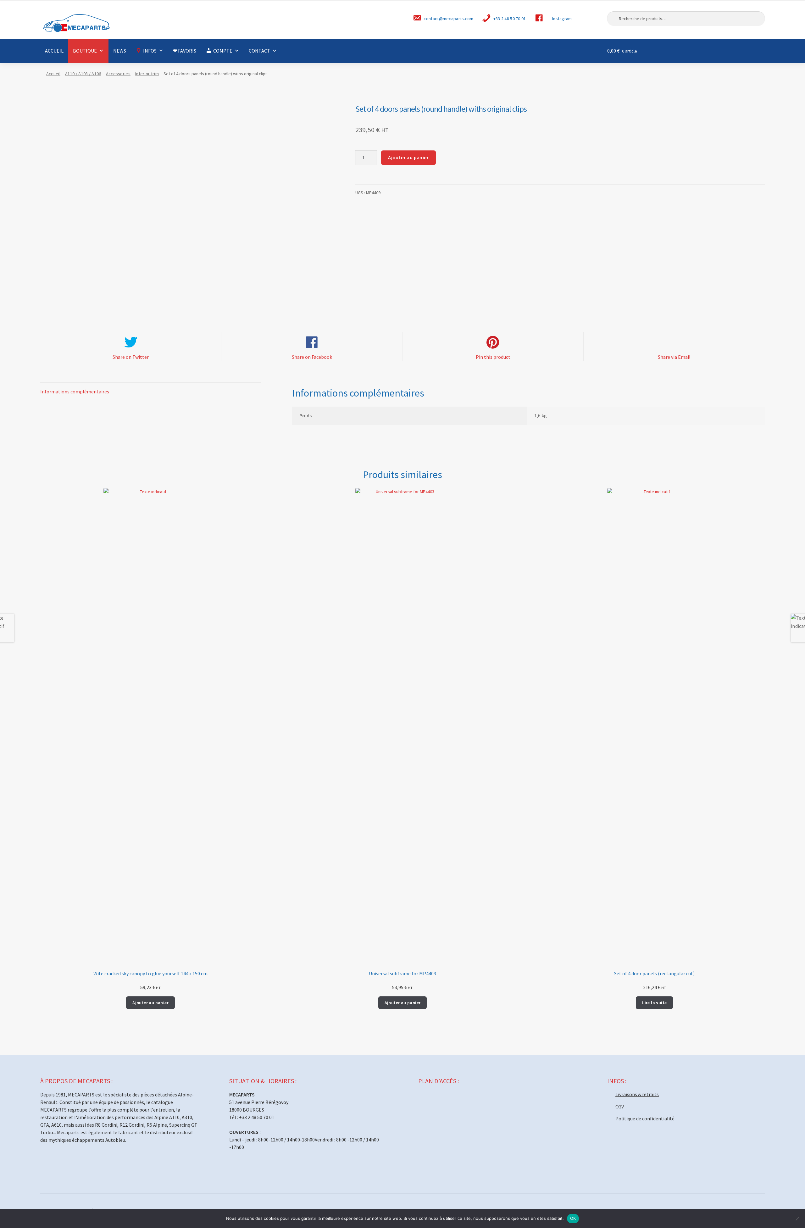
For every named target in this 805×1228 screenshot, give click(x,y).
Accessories (118, 73)
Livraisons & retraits (637, 1094)
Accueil (53, 73)
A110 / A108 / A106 (83, 73)
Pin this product (493, 357)
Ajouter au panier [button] (150, 1002)
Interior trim (147, 73)
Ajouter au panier (408, 157)
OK (573, 1218)
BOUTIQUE (85, 51)
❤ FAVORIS (184, 51)
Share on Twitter (131, 357)
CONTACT (259, 51)
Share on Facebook (312, 357)
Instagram (562, 18)
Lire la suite (654, 1002)
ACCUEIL (54, 51)
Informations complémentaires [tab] (74, 391)
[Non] (797, 1218)
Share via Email (674, 357)
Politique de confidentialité (645, 1118)
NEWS (119, 51)
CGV (619, 1106)
